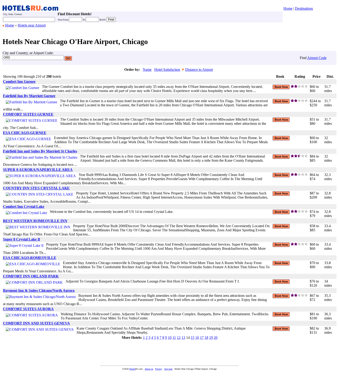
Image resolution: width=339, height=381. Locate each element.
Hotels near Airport (32, 25)
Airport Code (317, 58)
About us (149, 369)
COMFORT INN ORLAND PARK (31, 276)
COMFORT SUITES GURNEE (28, 114)
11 (174, 337)
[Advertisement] (86, 351)
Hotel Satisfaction (167, 69)
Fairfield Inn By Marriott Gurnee (29, 96)
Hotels (132, 369)
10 (170, 337)
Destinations (304, 8)
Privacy (158, 369)
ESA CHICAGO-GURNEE (24, 133)
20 (215, 337)
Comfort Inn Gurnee (19, 81)
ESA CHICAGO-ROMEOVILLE (29, 258)
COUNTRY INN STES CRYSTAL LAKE (36, 188)
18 (206, 337)
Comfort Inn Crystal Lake (23, 206)
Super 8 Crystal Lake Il (21, 239)
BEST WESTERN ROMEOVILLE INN (35, 221)
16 (197, 337)
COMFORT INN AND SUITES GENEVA (36, 323)
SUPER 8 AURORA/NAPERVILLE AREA (38, 170)
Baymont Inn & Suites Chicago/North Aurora (38, 290)
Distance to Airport (199, 69)
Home (287, 8)
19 (211, 337)
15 (192, 337)
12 (179, 337)
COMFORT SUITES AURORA (28, 309)
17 (202, 337)
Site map (168, 369)
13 (183, 337)
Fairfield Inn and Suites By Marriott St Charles (40, 151)
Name (147, 69)
